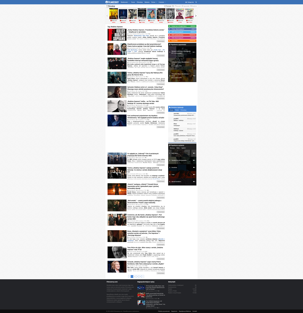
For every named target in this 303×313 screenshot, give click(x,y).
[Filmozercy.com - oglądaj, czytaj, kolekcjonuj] (112, 2)
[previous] (107, 15)
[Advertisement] (136, 141)
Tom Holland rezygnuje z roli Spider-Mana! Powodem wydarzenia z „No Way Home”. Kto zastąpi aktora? (155, 303)
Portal (177, 110)
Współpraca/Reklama (185, 311)
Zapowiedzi (186, 6)
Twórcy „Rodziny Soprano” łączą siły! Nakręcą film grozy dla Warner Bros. (145, 74)
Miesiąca (172, 148)
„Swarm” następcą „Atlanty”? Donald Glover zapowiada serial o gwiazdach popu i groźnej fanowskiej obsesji (143, 186)
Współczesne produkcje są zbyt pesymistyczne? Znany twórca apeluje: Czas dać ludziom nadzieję (144, 45)
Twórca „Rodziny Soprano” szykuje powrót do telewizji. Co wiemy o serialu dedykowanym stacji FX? (144, 170)
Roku (178, 148)
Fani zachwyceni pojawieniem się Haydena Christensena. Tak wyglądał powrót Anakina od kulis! (145, 117)
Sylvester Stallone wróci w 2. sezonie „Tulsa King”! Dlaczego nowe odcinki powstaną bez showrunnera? (145, 88)
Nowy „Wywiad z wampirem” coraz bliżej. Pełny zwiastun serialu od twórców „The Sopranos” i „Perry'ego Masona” (144, 233)
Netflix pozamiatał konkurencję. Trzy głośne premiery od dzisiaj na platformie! (155, 295)
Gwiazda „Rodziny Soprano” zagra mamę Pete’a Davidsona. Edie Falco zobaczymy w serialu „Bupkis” (145, 263)
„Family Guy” (157, 50)
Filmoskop (140, 2)
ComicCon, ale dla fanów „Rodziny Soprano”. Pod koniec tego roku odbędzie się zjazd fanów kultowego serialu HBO (146, 217)
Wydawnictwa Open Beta (141, 35)
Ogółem (183, 148)
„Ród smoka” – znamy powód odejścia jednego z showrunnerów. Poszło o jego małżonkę (144, 202)
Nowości (178, 6)
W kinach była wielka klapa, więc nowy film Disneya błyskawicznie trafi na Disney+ (155, 287)
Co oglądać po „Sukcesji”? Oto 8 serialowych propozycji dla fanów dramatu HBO (143, 155)
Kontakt (195, 311)
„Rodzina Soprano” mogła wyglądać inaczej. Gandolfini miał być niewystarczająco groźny (143, 59)
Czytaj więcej (161, 41)
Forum (133, 2)
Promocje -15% (169, 6)
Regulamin (174, 311)
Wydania (147, 2)
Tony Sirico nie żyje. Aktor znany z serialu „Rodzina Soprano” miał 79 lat (145, 249)
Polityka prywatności (164, 311)
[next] (195, 15)
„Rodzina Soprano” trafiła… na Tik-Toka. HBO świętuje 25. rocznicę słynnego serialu (143, 102)
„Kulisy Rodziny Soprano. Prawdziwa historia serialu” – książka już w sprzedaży (145, 31)
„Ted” (135, 51)
